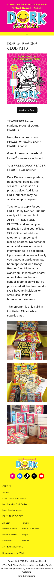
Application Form (27, 110)
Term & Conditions (26, 576)
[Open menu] (27, 33)
